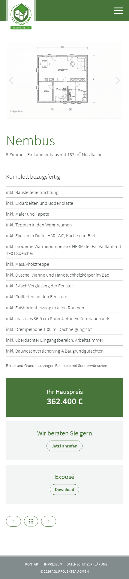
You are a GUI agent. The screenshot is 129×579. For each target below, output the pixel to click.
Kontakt (32, 564)
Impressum (53, 564)
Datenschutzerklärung (87, 564)
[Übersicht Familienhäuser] (31, 521)
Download (64, 489)
